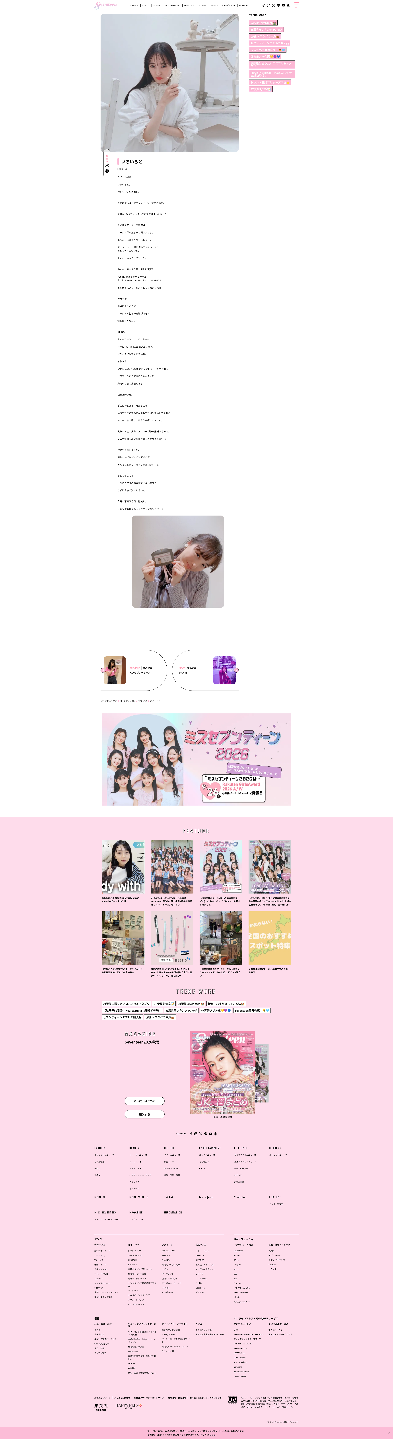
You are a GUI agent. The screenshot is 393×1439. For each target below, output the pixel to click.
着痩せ (97, 1175)
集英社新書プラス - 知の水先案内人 (142, 1357)
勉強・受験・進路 (172, 1175)
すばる (97, 1329)
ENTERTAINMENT (173, 5)
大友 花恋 (142, 701)
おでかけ (238, 1175)
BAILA (236, 1259)
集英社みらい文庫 (204, 1329)
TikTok (169, 1197)
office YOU (200, 1292)
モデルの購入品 (241, 1168)
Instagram (206, 1197)
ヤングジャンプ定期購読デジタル (142, 1284)
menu (296, 7)
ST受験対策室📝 (261, 89)
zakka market (240, 1376)
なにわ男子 (204, 1161)
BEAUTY (146, 5)
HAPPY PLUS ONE (242, 1287)
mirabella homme (241, 1371)
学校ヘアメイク (171, 1168)
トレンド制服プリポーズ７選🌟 (270, 82)
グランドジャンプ (136, 1299)
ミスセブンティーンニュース (107, 1219)
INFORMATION (173, 1212)
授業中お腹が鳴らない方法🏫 (226, 1004)
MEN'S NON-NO (241, 1292)
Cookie (199, 1283)
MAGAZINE (136, 1212)
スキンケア (134, 1181)
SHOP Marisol (240, 1357)
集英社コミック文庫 (103, 1296)
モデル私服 (99, 1161)
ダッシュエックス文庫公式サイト (176, 1340)
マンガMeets (167, 1292)
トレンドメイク (136, 1161)
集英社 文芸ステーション (105, 1339)
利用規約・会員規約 (177, 1397)
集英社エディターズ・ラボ (280, 1334)
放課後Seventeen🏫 (263, 23)
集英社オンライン (242, 1301)
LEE (235, 1273)
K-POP (202, 1168)
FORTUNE (243, 5)
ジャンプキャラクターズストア (247, 1339)
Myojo (271, 1250)
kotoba (131, 1363)
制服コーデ (169, 1161)
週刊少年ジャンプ (102, 1250)
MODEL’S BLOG (128, 701)
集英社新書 (133, 1351)
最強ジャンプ (100, 1264)
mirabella (238, 1366)
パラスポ (272, 1269)
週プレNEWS (274, 1255)
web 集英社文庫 (101, 1343)
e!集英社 (132, 1368)
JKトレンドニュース (278, 1154)
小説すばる (99, 1334)
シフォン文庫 (168, 1351)
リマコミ (166, 1287)
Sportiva (272, 1264)
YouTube (240, 1197)
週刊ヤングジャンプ (137, 1278)
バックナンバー (136, 1219)
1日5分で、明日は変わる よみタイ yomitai (142, 1333)
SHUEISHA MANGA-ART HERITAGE (249, 1334)
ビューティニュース (138, 1154)
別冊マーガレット (170, 1278)
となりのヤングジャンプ (139, 1295)
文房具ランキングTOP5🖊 (266, 29)
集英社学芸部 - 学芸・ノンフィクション (142, 1341)
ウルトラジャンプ (136, 1304)
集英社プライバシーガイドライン (149, 1397)
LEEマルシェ (239, 1352)
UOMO (237, 1296)
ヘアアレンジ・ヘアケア (140, 1175)
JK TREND (202, 5)
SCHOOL (157, 5)
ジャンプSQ (99, 1255)
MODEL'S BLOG (228, 5)
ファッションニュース (104, 1154)
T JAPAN (237, 1283)
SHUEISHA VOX (240, 1348)
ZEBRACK (98, 1278)
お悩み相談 (239, 1181)
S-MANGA (98, 1287)
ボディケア (134, 1188)
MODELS (214, 5)
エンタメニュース (207, 1154)
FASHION (134, 5)
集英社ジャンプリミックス (106, 1292)
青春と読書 (99, 1348)
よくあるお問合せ (122, 1397)
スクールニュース (172, 1154)
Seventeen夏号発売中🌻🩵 (268, 50)
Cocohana (200, 1287)
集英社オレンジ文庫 (171, 1329)
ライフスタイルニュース (245, 1154)
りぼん (165, 1269)
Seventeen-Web (109, 701)
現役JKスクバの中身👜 (265, 36)
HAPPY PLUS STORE (243, 1343)
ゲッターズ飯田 (276, 1204)
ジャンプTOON (101, 1273)
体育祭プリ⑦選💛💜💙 (265, 56)
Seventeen (238, 1250)
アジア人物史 (100, 1352)
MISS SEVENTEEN (105, 1212)
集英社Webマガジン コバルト (175, 1346)
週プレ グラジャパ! (276, 1259)
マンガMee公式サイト (171, 1283)
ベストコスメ (135, 1168)
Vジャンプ (98, 1259)
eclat (236, 1278)
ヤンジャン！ (134, 1290)
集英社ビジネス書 (136, 1346)
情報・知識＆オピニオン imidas (142, 1372)
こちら (212, 1434)
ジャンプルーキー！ (103, 1283)
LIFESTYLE (189, 5)
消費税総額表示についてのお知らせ (206, 1397)
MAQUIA (237, 1264)
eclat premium (240, 1362)
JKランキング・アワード (245, 1161)
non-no (237, 1255)
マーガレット (168, 1273)
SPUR (236, 1269)
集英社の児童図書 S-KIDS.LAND (210, 1334)
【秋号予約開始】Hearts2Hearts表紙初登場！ (271, 74)
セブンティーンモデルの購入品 (270, 43)
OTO (236, 1329)
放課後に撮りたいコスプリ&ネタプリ (271, 64)
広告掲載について (102, 1397)
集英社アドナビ (275, 1329)
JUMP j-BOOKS (168, 1334)
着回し (97, 1168)
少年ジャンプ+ (100, 1269)
